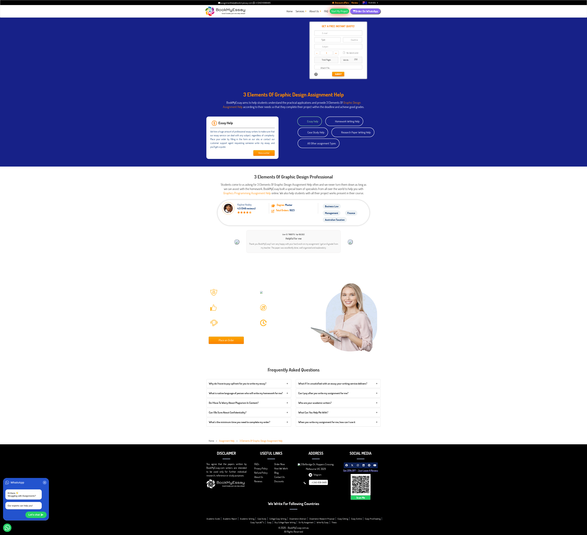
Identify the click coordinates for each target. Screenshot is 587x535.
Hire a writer (264, 152)
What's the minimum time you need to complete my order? (239, 422)
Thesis (334, 522)
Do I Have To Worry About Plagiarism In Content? (234, 403)
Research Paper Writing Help (356, 132)
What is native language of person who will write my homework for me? (246, 393)
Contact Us (279, 477)
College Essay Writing (277, 518)
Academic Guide (213, 518)
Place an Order (226, 340)
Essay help (312, 121)
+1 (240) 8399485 (263, 2)
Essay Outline (356, 518)
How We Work (281, 468)
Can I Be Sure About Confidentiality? (227, 412)
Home (211, 440)
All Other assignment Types (321, 143)
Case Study (261, 518)
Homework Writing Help (347, 121)
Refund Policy (261, 472)
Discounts (279, 481)
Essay (269, 522)
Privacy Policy (261, 468)
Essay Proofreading (372, 518)
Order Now (279, 464)
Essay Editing (343, 518)
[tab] (249, 383)
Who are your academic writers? (315, 403)
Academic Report (230, 518)
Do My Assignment (306, 522)
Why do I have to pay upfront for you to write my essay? (237, 383)
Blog (276, 472)
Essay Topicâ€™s (257, 522)
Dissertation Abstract (297, 518)
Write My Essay (323, 522)
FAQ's (256, 464)
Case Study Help (315, 132)
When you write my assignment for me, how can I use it (326, 422)
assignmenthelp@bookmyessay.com (236, 2)
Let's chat (34, 514)
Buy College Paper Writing (285, 522)
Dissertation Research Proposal (321, 518)
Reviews (258, 481)
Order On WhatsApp (366, 11)
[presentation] (236, 242)
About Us (258, 477)
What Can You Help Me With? (313, 412)
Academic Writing (247, 518)
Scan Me (360, 497)
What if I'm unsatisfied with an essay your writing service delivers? (332, 383)
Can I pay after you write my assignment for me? (323, 393)
